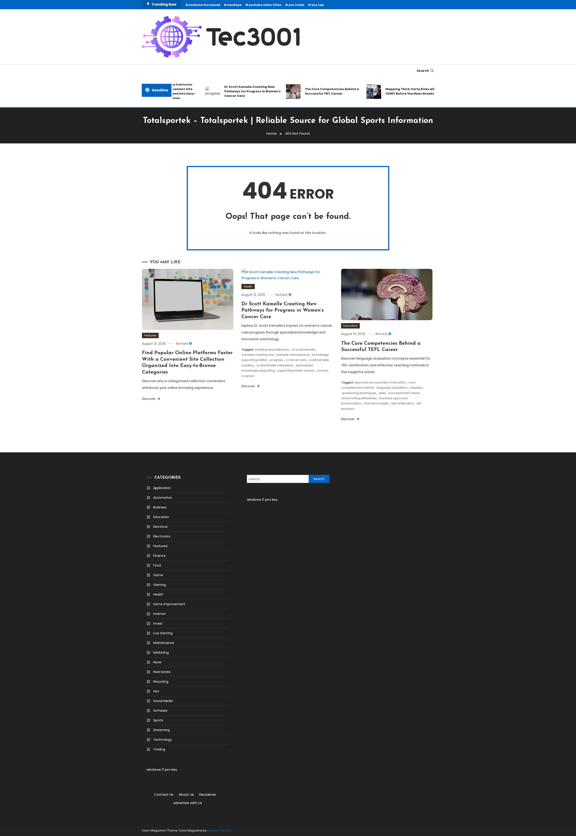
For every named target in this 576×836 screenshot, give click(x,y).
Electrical (160, 526)
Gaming (159, 584)
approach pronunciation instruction (380, 382)
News (157, 662)
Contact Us (163, 794)
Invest (158, 623)
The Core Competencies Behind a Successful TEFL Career (322, 91)
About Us (186, 794)
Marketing (161, 652)
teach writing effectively (359, 398)
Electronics (161, 536)
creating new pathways (271, 349)
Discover (149, 398)
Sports (158, 720)
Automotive (162, 497)
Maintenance (163, 643)
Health (248, 286)
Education (350, 326)
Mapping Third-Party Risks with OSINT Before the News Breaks (401, 91)
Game (158, 575)
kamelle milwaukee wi (293, 355)
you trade (296, 5)
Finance (159, 555)
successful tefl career (404, 393)
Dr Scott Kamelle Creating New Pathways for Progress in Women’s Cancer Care (243, 91)
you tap (317, 5)
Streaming (161, 730)
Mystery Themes (219, 830)
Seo (156, 691)
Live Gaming (163, 633)
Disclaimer (207, 794)
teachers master (376, 403)
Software (160, 710)
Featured (150, 335)
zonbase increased (204, 5)
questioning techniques (359, 393)
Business (159, 507)
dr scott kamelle (303, 349)
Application (162, 488)
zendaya (234, 5)
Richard (182, 343)
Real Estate (162, 672)
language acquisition (391, 387)
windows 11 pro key (161, 769)
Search (423, 70)
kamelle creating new (258, 355)
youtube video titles (265, 5)
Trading (159, 749)
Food (157, 565)
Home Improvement (169, 604)
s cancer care (296, 360)
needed (416, 387)
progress (276, 360)
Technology (162, 739)
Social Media (163, 701)
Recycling (160, 681)
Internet (159, 614)
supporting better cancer (295, 370)
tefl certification (403, 403)
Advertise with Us (187, 802)
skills (382, 393)
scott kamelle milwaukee (274, 365)
